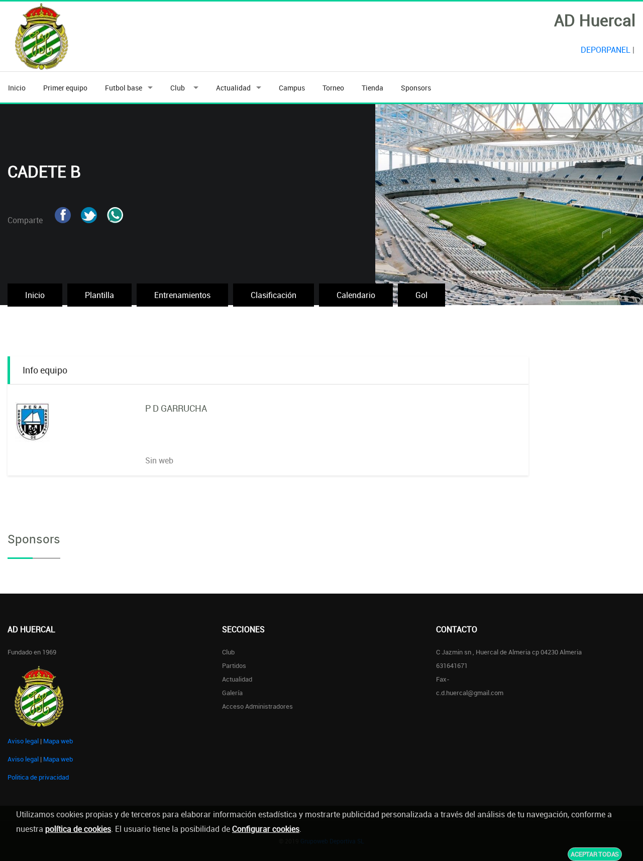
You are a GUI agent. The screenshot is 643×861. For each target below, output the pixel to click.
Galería (232, 692)
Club (179, 87)
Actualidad (233, 87)
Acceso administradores (257, 706)
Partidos (234, 665)
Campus (292, 87)
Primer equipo (65, 87)
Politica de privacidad (38, 777)
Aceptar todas (595, 853)
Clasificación (273, 295)
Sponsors (416, 87)
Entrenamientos (182, 295)
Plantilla (99, 295)
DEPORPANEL (605, 49)
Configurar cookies (265, 828)
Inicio (17, 87)
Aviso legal (23, 740)
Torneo (333, 87)
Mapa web (58, 740)
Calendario (356, 295)
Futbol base (123, 87)
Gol (421, 295)
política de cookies (78, 828)
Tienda (372, 87)
